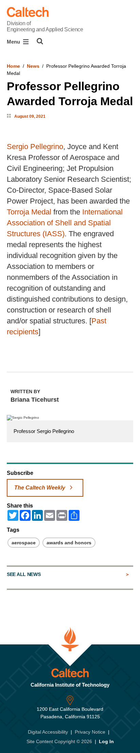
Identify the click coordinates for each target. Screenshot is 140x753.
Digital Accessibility (48, 732)
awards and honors (69, 542)
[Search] (40, 41)
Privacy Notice (90, 732)
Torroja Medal (29, 212)
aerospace (24, 542)
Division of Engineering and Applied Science (45, 26)
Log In (106, 741)
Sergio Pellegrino (35, 146)
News (33, 66)
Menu (14, 42)
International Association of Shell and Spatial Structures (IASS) (65, 223)
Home (13, 66)
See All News (23, 574)
